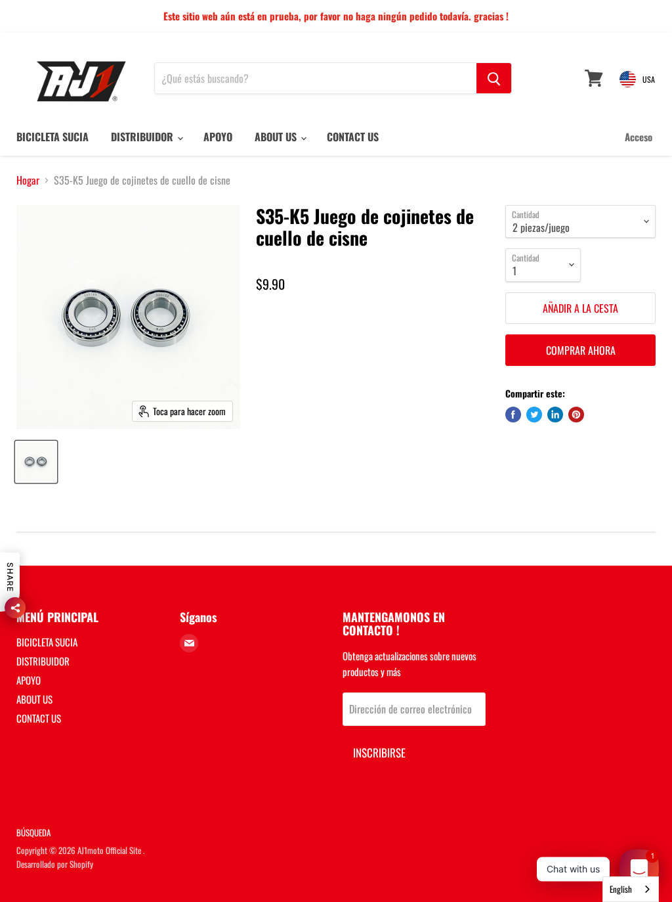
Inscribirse (379, 752)
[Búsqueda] (493, 78)
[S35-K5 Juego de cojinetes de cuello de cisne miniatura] (36, 462)
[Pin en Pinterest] (576, 414)
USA (648, 79)
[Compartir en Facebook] (513, 414)
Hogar (27, 180)
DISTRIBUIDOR (143, 137)
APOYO (217, 137)
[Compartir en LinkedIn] (555, 414)
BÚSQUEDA (33, 832)
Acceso (638, 136)
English (621, 888)
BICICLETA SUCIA (52, 137)
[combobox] (630, 889)
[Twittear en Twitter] (534, 414)
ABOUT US (277, 137)
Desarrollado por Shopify (54, 863)
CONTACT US (353, 137)
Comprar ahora (581, 350)
